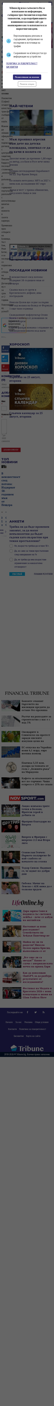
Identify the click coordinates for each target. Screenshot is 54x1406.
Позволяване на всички (27, 77)
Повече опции (27, 84)
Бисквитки (12, 67)
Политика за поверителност (21, 63)
